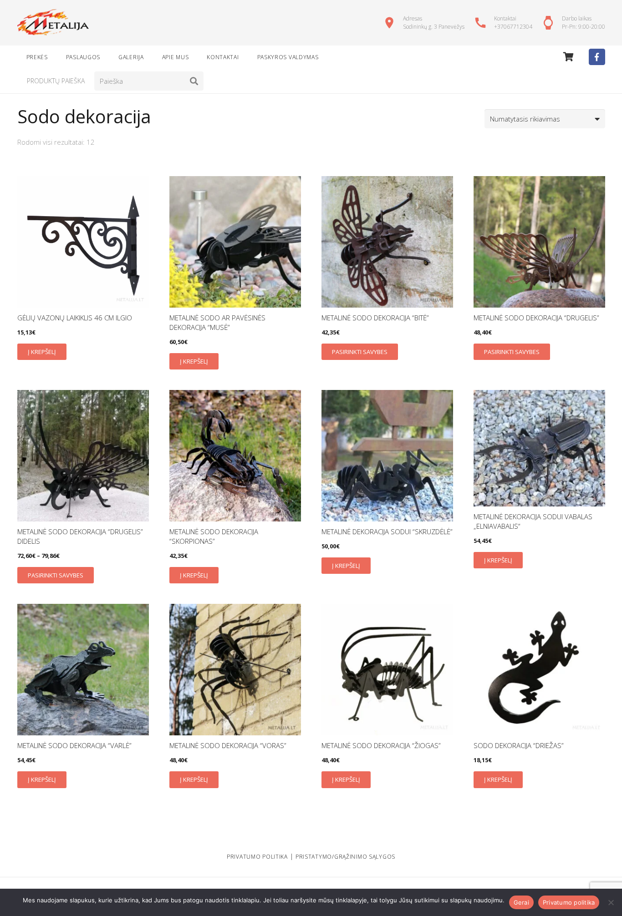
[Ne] (610, 902)
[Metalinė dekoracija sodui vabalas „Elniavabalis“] (539, 448)
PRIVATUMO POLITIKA (257, 856)
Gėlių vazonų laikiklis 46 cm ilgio (74, 317)
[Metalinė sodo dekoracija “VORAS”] (235, 669)
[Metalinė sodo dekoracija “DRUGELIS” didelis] (83, 455)
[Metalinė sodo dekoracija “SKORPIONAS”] (235, 455)
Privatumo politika (569, 902)
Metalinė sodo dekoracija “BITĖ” (375, 317)
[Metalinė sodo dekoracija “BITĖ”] (387, 242)
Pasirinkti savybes (359, 352)
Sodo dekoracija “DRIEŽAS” (519, 745)
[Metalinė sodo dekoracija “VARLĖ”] (83, 669)
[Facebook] (597, 57)
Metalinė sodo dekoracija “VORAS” (227, 745)
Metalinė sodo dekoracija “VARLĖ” (74, 745)
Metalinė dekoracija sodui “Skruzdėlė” (387, 531)
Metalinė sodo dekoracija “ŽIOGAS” (381, 745)
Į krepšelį (42, 352)
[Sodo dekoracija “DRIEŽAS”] (539, 669)
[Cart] (568, 57)
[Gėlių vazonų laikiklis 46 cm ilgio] (83, 242)
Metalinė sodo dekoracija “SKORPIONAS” (213, 536)
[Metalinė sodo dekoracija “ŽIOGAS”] (387, 669)
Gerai (521, 902)
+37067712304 (513, 26)
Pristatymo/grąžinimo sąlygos (345, 856)
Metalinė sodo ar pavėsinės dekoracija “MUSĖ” (217, 322)
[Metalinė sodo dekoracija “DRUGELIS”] (539, 242)
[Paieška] (194, 81)
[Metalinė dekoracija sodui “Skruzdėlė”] (387, 455)
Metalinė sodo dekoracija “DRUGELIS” (536, 317)
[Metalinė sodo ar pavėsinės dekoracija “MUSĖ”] (235, 242)
